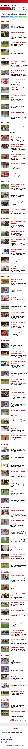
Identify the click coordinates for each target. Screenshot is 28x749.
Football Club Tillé (19, 50)
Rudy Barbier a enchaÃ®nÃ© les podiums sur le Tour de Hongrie (18, 532)
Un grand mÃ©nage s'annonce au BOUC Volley (17, 262)
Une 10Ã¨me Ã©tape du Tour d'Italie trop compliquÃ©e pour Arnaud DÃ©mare (18, 450)
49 (12, 720)
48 (10, 720)
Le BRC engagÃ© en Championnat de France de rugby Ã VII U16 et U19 (17, 234)
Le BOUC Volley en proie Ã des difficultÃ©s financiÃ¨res (17, 335)
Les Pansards (23, 42)
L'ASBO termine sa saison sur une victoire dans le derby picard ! (18, 589)
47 (7, 720)
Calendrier (7, 732)
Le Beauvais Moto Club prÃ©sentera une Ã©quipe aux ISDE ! (18, 515)
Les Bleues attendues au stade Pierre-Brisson (18, 307)
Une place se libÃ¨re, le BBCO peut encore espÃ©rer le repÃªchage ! (17, 317)
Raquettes (13, 435)
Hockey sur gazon (15, 42)
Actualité (3, 732)
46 (5, 720)
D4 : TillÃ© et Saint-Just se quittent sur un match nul (17, 52)
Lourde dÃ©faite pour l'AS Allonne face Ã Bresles (16, 100)
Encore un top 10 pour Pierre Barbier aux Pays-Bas (17, 196)
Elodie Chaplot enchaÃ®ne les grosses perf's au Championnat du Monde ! (18, 37)
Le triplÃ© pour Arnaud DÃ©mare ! (16, 290)
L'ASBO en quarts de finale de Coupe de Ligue (17, 159)
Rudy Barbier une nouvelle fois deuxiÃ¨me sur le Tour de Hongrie (18, 662)
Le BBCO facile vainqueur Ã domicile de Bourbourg (17, 598)
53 (22, 720)
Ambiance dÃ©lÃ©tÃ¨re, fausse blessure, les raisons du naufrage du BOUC (18, 357)
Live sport (20, 732)
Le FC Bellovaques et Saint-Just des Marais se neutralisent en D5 (18, 541)
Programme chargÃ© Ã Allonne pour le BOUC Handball (18, 635)
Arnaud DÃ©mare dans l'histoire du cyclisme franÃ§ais (18, 686)
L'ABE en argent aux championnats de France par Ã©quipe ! (17, 149)
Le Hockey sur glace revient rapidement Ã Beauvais (17, 326)
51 (17, 720)
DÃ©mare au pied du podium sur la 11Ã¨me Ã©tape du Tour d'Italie (18, 405)
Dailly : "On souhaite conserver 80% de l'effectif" (18, 176)
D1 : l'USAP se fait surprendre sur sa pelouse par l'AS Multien (18, 384)
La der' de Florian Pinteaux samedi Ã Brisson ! (17, 83)
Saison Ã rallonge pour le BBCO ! (18, 643)
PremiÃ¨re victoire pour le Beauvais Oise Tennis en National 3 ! (16, 438)
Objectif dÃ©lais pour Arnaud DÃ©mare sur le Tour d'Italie (17, 27)
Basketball (13, 163)
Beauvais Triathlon (20, 87)
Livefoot (16, 732)
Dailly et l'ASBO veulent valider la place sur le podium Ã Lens (18, 271)
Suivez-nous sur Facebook (8, 5)
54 (25, 720)
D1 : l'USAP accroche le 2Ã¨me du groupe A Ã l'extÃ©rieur (18, 189)
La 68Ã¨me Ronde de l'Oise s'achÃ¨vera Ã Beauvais (17, 466)
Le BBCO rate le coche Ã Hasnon (18, 213)
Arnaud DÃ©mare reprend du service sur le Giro (17, 501)
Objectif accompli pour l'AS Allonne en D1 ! (17, 494)
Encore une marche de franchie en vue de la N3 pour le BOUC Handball (18, 580)
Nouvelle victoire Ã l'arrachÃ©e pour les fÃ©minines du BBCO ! (18, 475)
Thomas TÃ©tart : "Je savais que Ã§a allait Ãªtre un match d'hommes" (18, 525)
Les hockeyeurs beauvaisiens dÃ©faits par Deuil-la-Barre (17, 431)
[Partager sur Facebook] (5, 16)
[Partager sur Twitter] (14, 16)
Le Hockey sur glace (15, 61)
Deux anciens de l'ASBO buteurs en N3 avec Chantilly (18, 566)
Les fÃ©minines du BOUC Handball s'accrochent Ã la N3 (17, 614)
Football (13, 50)
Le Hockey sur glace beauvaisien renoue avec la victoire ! (18, 66)
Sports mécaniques (15, 32)
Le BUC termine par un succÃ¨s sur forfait (18, 284)
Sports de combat (15, 136)
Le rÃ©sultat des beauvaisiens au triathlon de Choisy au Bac (18, 90)
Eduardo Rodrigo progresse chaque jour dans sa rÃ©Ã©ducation (17, 366)
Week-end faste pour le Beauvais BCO (16, 414)
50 (15, 720)
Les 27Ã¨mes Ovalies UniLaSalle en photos (18, 458)
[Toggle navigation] (2, 1)
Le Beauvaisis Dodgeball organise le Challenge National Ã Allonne (18, 131)
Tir (11, 70)
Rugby (12, 231)
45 (3, 720)
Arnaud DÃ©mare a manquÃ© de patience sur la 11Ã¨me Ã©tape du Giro (18, 375)
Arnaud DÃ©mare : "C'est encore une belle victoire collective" (18, 669)
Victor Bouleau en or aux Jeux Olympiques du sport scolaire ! (18, 75)
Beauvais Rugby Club (19, 231)
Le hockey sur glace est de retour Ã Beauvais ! (17, 679)
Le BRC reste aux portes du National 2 (17, 605)
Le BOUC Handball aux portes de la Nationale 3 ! (18, 205)
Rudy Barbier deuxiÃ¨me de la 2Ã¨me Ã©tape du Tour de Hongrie (17, 706)
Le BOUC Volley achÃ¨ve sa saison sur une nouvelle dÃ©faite (18, 559)
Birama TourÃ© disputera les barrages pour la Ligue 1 (17, 254)
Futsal (12, 279)
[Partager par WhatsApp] (23, 16)
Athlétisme (13, 87)
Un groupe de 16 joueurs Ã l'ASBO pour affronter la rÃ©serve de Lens (18, 244)
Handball (13, 112)
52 (20, 720)
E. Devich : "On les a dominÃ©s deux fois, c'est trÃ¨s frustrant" (18, 650)
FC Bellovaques (18, 538)
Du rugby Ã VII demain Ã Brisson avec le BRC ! (18, 625)
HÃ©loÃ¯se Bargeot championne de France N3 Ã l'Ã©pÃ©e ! (18, 140)
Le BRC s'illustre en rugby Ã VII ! (18, 420)
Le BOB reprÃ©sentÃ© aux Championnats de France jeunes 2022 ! (18, 485)
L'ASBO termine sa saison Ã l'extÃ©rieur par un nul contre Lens (17, 226)
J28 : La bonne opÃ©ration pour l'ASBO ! (18, 550)
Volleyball (13, 258)
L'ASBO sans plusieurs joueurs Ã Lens (18, 300)
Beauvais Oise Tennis (21, 435)
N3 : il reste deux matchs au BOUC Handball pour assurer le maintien (18, 117)
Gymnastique (14, 392)
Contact (12, 732)
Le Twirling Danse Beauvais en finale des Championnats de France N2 (18, 397)
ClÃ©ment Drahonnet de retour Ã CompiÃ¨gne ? (18, 694)
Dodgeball (13, 126)
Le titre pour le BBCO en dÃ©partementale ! (16, 167)
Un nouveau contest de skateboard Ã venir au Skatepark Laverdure (16, 347)
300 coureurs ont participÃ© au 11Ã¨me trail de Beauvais (18, 715)
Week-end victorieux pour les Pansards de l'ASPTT (17, 45)
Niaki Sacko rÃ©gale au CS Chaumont (17, 107)
